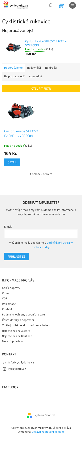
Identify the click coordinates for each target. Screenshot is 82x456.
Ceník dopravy (11, 288)
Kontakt (7, 309)
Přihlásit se (16, 256)
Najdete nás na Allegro (16, 331)
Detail (12, 162)
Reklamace (9, 304)
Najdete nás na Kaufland (17, 336)
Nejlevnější (34, 68)
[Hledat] (50, 5)
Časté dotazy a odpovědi (18, 320)
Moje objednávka (13, 341)
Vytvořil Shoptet (45, 415)
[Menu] (72, 5)
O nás (5, 293)
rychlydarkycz (17, 369)
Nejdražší (51, 68)
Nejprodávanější (14, 76)
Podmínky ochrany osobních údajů (23, 315)
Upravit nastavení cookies (48, 432)
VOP (4, 298)
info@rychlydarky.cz (21, 362)
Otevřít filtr (41, 88)
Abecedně (35, 76)
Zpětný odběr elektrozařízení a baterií (26, 325)
